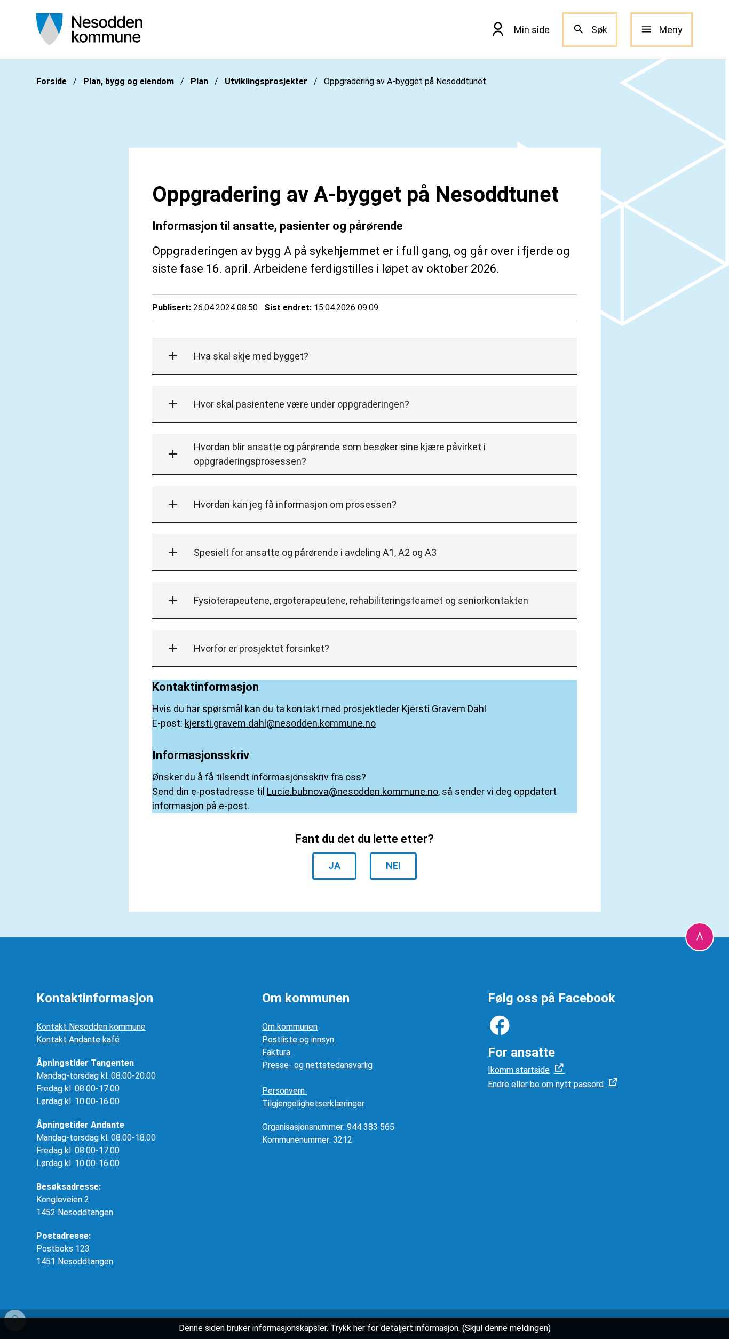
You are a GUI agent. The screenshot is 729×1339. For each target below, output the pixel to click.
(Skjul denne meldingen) (506, 1328)
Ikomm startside (519, 1070)
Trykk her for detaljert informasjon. (395, 1328)
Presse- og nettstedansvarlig (317, 1065)
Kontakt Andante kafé (78, 1039)
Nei (393, 865)
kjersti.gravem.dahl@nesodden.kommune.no (280, 723)
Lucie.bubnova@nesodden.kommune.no (352, 791)
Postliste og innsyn (298, 1039)
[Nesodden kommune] (89, 29)
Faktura (277, 1052)
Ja (334, 865)
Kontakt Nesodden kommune (91, 1027)
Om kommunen (290, 1027)
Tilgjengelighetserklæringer (313, 1103)
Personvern (284, 1091)
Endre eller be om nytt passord (546, 1084)
